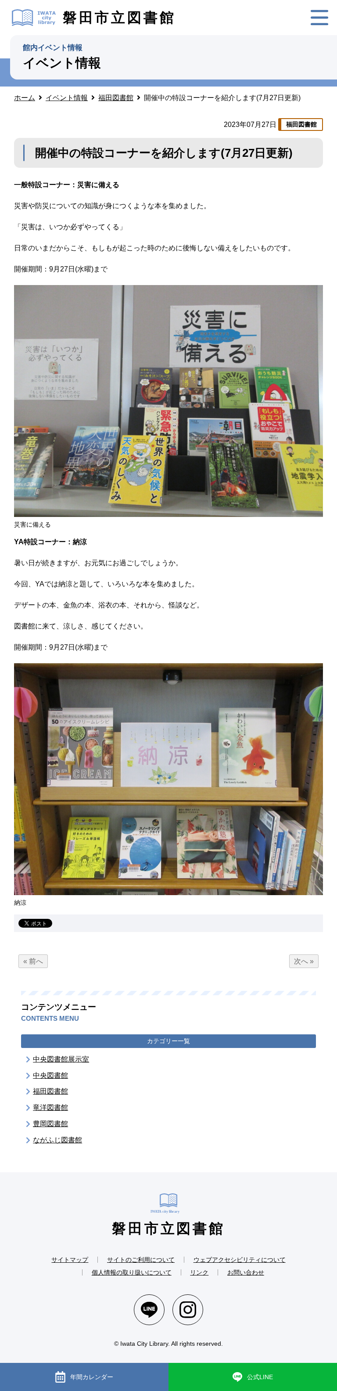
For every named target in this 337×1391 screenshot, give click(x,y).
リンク (199, 1272)
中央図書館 (50, 1075)
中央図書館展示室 (61, 1059)
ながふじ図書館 (57, 1140)
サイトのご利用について (141, 1259)
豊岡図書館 (50, 1123)
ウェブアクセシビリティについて (240, 1259)
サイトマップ (69, 1259)
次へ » (304, 961)
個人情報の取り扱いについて (132, 1272)
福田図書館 (50, 1091)
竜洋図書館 (50, 1107)
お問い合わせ (245, 1272)
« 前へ (33, 961)
